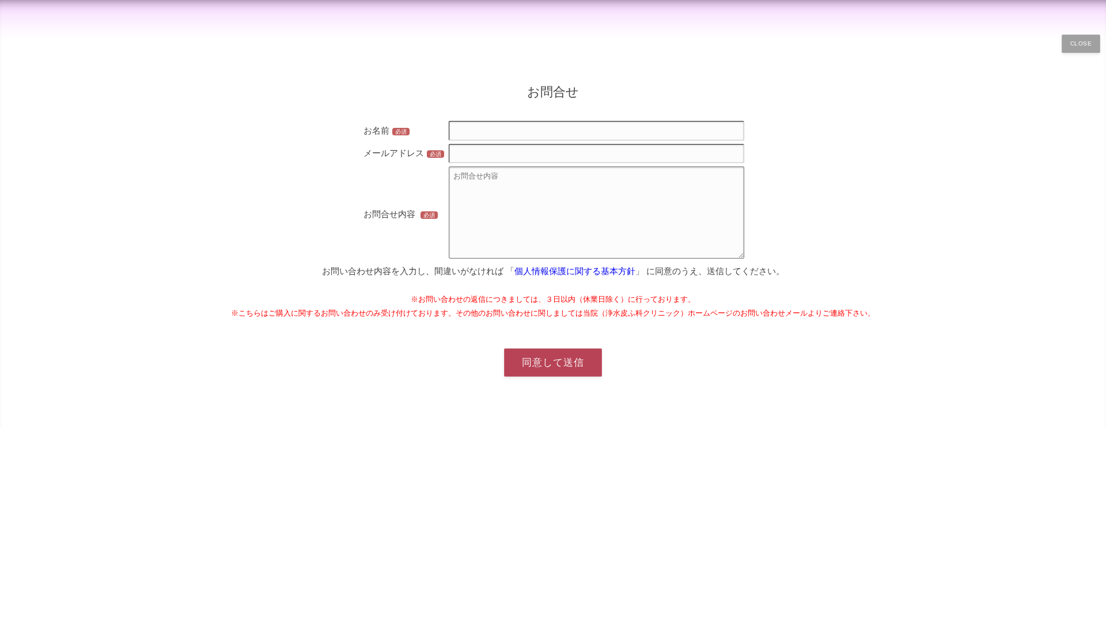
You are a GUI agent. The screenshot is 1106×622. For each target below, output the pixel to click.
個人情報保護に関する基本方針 (574, 271)
